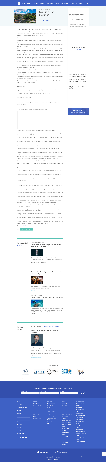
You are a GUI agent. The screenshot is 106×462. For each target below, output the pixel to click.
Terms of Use (20, 433)
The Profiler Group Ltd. (81, 74)
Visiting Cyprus (36, 410)
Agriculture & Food (26, 229)
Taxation (77, 439)
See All (85, 71)
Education (64, 430)
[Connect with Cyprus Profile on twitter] (20, 438)
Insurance (64, 418)
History (34, 416)
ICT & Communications (80, 415)
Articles (19, 416)
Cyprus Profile (24, 3)
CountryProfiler (61, 452)
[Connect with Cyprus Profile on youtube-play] (26, 438)
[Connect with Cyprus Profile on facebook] (23, 437)
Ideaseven (56, 459)
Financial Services (79, 419)
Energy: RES (64, 444)
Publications (20, 419)
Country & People (36, 412)
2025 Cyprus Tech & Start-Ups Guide (78, 81)
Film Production (65, 405)
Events (18, 422)
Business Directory (22, 407)
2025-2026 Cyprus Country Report (77, 76)
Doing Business (65, 3)
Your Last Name (43, 391)
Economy (42, 3)
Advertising (20, 424)
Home (18, 401)
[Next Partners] (88, 370)
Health (63, 412)
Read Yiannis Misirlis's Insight (36, 357)
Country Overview (36, 403)
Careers (19, 430)
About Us (19, 404)
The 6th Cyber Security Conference (77, 16)
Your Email (62, 391)
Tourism (63, 434)
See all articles (20, 245)
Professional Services (80, 431)
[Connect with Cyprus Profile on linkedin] (17, 437)
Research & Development (67, 414)
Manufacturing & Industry (67, 438)
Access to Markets (79, 429)
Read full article (34, 265)
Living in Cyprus (36, 414)
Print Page (46, 20)
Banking (63, 410)
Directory (80, 3)
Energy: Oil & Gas (65, 436)
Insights (19, 413)
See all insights (20, 332)
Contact (19, 427)
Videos (72, 3)
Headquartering (50, 416)
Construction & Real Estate (67, 422)
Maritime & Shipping (66, 407)
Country (36, 3)
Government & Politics (37, 405)
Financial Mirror (24, 225)
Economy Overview (51, 403)
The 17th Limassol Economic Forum (77, 26)
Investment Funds (65, 432)
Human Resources (79, 413)
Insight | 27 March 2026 (37, 326)
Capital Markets (65, 416)
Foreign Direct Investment (52, 414)
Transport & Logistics (66, 428)
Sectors (57, 3)
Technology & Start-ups (66, 420)
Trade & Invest (50, 3)
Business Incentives (80, 421)
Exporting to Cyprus (80, 417)
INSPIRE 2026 (72, 21)
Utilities (77, 423)
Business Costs (79, 407)
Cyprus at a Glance (36, 407)
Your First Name (24, 391)
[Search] (85, 3)
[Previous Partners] (18, 370)
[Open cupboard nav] (88, 3)
